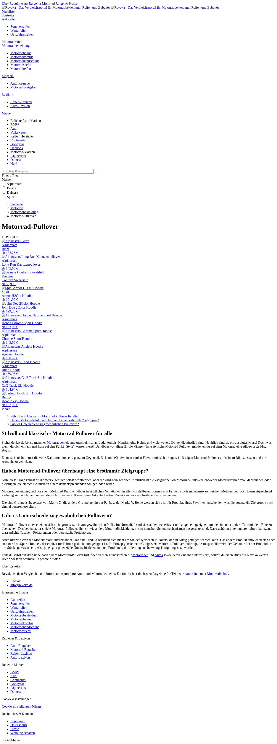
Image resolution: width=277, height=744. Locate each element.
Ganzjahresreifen (22, 34)
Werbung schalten (22, 733)
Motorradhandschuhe (24, 61)
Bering (11, 188)
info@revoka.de (21, 585)
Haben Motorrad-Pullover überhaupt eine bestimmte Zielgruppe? (54, 420)
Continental (18, 140)
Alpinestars (18, 156)
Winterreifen (18, 30)
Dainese (15, 160)
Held (13, 163)
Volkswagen (18, 132)
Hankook (16, 148)
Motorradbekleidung (16, 45)
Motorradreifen (12, 42)
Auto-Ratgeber (31, 3)
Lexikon (7, 94)
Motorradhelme (20, 53)
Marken (7, 113)
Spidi (10, 197)
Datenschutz (18, 725)
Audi (13, 128)
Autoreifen (9, 19)
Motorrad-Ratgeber (23, 87)
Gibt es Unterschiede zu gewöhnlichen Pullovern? (44, 424)
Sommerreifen (20, 26)
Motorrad (16, 208)
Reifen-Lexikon (21, 102)
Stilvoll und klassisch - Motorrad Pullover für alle (43, 416)
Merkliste (8, 11)
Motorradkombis (21, 57)
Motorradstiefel (20, 65)
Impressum (17, 721)
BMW (14, 124)
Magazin (8, 76)
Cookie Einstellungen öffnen (21, 706)
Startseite (8, 15)
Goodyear (17, 144)
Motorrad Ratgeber (55, 3)
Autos (159, 555)
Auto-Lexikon (20, 106)
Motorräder (140, 555)
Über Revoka (11, 3)
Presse (73, 3)
